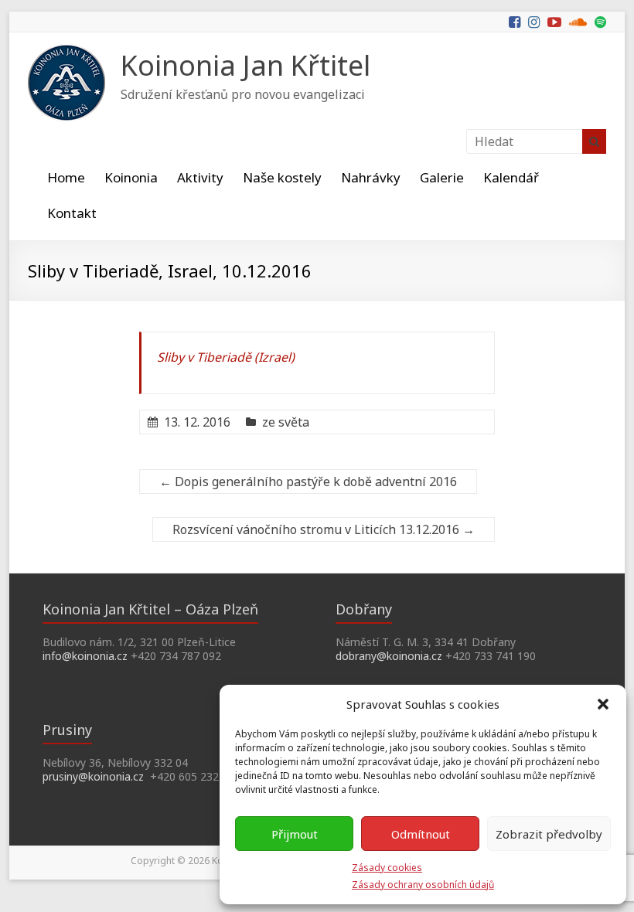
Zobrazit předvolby (549, 834)
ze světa (285, 421)
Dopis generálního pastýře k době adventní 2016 (308, 481)
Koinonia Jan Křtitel (245, 65)
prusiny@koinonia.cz (93, 776)
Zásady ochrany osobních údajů (423, 884)
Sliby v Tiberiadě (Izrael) (226, 357)
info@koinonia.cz (85, 655)
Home (66, 177)
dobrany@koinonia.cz (389, 655)
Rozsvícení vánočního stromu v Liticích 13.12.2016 (323, 529)
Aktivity (200, 177)
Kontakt (72, 213)
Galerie (442, 177)
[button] (603, 704)
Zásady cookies (387, 867)
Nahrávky (371, 177)
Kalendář (511, 177)
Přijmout (294, 834)
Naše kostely (282, 177)
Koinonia (131, 177)
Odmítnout (420, 834)
